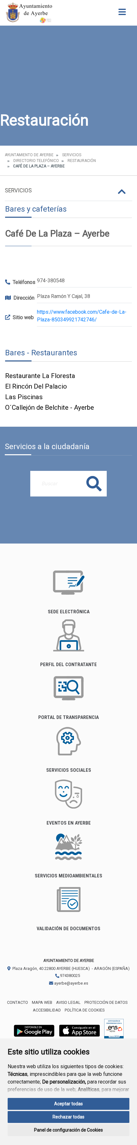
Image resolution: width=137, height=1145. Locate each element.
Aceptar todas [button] (68, 1103)
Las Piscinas (24, 397)
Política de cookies (85, 1010)
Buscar (94, 483)
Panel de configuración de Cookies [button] (68, 1130)
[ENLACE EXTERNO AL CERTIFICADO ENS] (114, 1030)
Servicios (71, 155)
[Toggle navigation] (122, 13)
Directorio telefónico (36, 160)
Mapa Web (42, 1002)
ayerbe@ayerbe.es (70, 983)
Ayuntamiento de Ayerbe (29, 155)
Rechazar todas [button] (68, 1116)
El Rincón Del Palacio (36, 386)
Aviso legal (68, 1002)
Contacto (17, 1002)
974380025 (69, 975)
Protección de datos (105, 1002)
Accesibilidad (47, 1010)
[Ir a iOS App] (80, 1030)
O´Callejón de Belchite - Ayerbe (49, 407)
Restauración (82, 160)
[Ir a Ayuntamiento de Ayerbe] (29, 13)
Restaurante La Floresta (40, 376)
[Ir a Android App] (34, 1030)
